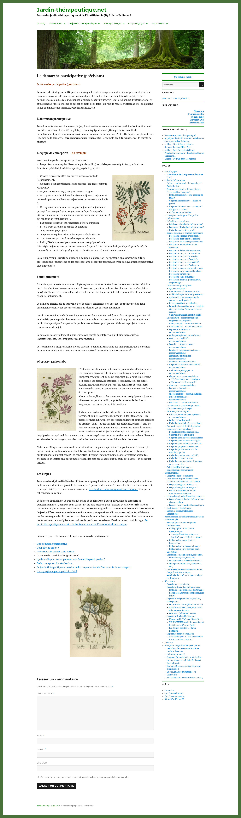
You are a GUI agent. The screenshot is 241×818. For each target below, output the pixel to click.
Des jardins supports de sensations (184, 253)
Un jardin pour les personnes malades (186, 438)
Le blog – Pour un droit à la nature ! (180, 159)
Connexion (169, 690)
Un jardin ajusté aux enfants (181, 435)
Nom (40, 735)
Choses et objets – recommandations (185, 394)
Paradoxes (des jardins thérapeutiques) (186, 227)
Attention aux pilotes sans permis (55, 551)
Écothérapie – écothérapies (179, 508)
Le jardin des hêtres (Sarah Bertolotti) (186, 604)
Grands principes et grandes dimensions (185, 233)
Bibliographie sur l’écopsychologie (184, 546)
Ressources (55, 23)
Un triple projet (197, 117)
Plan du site (199, 111)
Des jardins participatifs (179, 274)
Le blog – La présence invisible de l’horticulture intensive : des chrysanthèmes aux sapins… (184, 153)
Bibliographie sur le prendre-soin (184, 549)
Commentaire (45, 693)
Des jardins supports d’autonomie (184, 236)
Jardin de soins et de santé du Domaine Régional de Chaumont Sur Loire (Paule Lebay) (186, 593)
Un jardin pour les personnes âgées (184, 441)
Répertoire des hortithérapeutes (181, 616)
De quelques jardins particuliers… (184, 432)
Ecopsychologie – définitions (180, 476)
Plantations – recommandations (183, 376)
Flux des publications (174, 693)
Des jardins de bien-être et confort (184, 250)
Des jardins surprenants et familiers (185, 271)
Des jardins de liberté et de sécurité (184, 239)
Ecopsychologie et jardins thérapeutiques (185, 496)
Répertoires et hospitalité (178, 584)
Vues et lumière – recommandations (185, 326)
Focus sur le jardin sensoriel (183, 382)
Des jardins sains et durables (182, 277)
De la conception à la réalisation (54, 563)
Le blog (41, 23)
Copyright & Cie (197, 120)
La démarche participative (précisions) (186, 294)
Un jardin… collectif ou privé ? (182, 230)
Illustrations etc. (196, 123)
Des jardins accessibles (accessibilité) (186, 242)
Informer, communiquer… (178, 411)
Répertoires (158, 23)
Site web (42, 763)
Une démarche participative (52, 543)
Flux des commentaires (175, 696)
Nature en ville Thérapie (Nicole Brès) (185, 619)
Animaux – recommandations (182, 385)
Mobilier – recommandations (182, 362)
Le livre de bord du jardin (180, 420)
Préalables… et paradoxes (178, 221)
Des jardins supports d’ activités (183, 259)
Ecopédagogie (136, 23)
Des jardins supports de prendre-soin (186, 268)
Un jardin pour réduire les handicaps (185, 444)
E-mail (41, 749)
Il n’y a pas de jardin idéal (180, 212)
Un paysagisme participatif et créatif (57, 571)
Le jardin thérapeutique (83, 23)
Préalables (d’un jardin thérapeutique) (186, 224)
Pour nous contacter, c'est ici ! (175, 98)
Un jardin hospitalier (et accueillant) (185, 423)
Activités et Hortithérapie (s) (179, 467)
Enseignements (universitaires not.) (185, 561)
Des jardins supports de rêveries (183, 256)
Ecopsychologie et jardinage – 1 (183, 484)
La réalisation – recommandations (182, 318)
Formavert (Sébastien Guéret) (182, 613)
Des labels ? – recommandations (183, 403)
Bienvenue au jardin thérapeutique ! (180, 135)
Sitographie (172, 552)
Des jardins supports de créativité (184, 262)
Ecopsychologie (112, 23)
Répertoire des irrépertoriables (180, 634)
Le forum (169, 642)
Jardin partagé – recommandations (185, 335)
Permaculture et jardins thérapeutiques (186, 505)
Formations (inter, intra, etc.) (182, 558)
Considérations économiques (180, 470)
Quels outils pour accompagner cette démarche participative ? (71, 559)
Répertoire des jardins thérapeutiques (183, 587)
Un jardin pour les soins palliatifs (183, 455)
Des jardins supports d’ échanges (184, 265)
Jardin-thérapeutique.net (72, 9)
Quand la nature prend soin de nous (182, 479)
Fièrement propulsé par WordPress (78, 806)
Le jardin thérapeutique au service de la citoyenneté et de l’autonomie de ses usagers (83, 567)
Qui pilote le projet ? (48, 547)
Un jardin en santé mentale (181, 458)
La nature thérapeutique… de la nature (183, 482)
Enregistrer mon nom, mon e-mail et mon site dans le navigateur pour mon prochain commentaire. (85, 777)
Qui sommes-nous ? (183, 77)
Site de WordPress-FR (174, 699)
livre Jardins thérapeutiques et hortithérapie (113, 489)
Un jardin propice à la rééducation (184, 446)
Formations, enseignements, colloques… (185, 555)
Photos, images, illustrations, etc (181, 672)
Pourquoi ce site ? (196, 114)
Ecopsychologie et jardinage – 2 (183, 487)
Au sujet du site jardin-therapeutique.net (183, 645)
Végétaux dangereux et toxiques (185, 379)
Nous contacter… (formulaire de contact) (185, 678)
